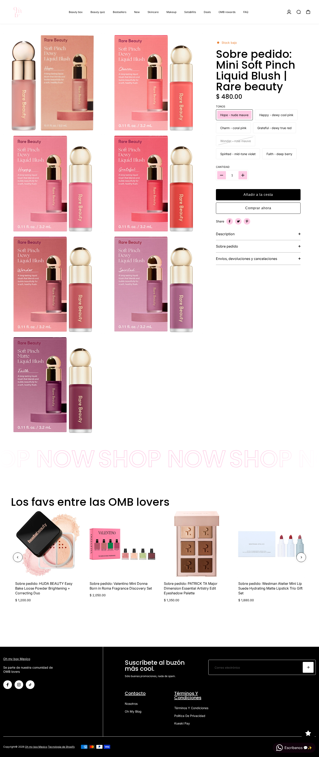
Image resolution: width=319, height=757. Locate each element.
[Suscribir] (308, 667)
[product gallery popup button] (195, 127)
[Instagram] (19, 684)
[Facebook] (229, 221)
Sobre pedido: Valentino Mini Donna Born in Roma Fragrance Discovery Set (121, 585)
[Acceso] (289, 12)
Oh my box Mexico (16, 659)
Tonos (220, 106)
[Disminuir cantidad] (221, 175)
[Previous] (18, 557)
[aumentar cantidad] (242, 175)
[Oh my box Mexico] (34, 12)
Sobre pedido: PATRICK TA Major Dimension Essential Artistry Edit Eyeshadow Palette (190, 588)
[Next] (301, 557)
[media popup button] (94, 127)
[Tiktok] (30, 684)
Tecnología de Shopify (61, 746)
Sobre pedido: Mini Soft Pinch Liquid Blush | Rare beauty (255, 70)
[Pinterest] (247, 221)
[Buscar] (298, 12)
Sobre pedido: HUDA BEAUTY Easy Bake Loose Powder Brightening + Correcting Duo (43, 588)
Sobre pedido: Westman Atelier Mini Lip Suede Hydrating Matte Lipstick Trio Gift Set (270, 588)
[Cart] (308, 12)
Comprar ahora (258, 208)
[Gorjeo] (238, 221)
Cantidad (223, 167)
